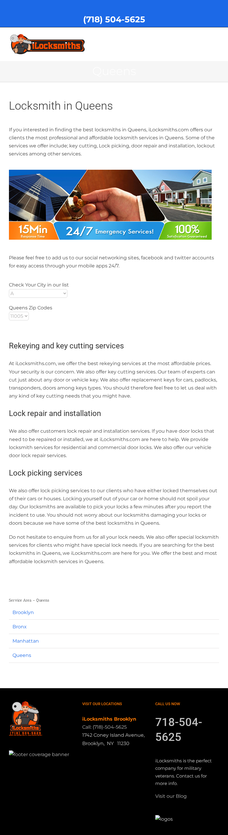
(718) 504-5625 (114, 19)
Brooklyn (23, 612)
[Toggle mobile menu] (216, 36)
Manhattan (25, 641)
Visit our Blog (171, 796)
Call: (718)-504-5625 (104, 727)
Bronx (19, 627)
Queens (21, 655)
